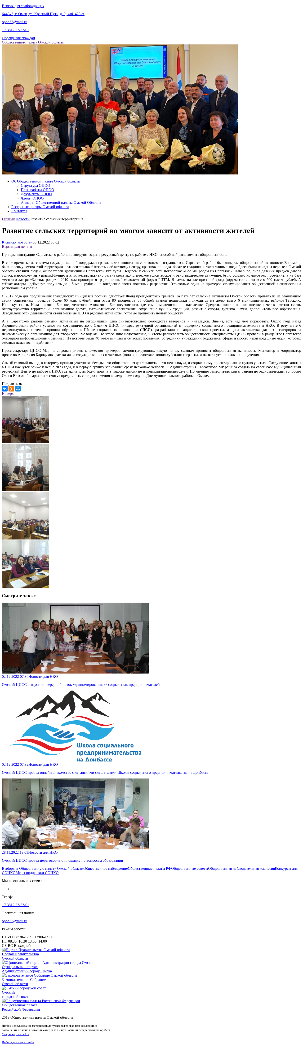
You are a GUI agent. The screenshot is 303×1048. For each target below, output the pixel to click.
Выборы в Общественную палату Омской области (42, 868)
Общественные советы (189, 868)
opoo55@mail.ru (14, 22)
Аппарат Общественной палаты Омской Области (61, 202)
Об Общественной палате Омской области (45, 181)
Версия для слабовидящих (23, 6)
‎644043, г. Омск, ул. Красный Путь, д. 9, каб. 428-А (43, 14)
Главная (8, 219)
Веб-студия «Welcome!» (18, 1042)
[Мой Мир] (18, 388)
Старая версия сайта (15, 1034)
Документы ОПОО (36, 194)
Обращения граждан (18, 38)
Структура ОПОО (35, 185)
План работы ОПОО (37, 190)
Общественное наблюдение (105, 868)
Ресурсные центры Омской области (40, 207)
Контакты (19, 211)
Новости (23, 219)
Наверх (8, 393)
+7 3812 (15, 30)
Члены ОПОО (32, 198)
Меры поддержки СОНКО (37, 873)
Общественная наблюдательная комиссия (241, 868)
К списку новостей (17, 242)
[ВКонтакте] (5, 388)
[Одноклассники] (11, 388)
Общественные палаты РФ (149, 868)
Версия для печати (17, 246)
